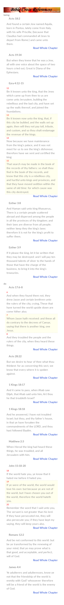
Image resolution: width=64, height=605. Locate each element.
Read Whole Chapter (45, 48)
